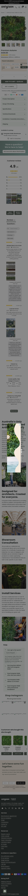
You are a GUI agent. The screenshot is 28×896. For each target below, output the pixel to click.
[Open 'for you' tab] (5, 891)
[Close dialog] (19, 424)
